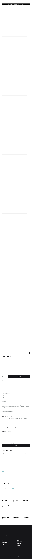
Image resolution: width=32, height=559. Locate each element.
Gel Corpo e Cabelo (15, 517)
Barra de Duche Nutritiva (25, 483)
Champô (8, 385)
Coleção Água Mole (11, 384)
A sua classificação (4, 431)
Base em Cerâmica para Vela (5, 518)
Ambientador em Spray (5, 466)
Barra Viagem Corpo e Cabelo (5, 501)
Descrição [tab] (3, 391)
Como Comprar (19, 543)
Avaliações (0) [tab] (4, 395)
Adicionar (19, 376)
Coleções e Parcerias (4, 542)
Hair (10, 385)
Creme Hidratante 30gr (26, 466)
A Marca (3, 540)
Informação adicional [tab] (6, 393)
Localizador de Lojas (4, 535)
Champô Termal (15, 500)
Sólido (14, 385)
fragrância (3, 370)
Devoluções (18, 545)
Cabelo (6, 384)
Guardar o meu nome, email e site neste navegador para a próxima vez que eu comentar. (13, 443)
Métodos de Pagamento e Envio (19, 541)
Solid (12, 385)
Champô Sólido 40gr (5, 483)
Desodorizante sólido (15, 483)
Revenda (3, 544)
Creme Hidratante (26, 517)
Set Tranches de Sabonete (25, 501)
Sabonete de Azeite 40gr (15, 466)
